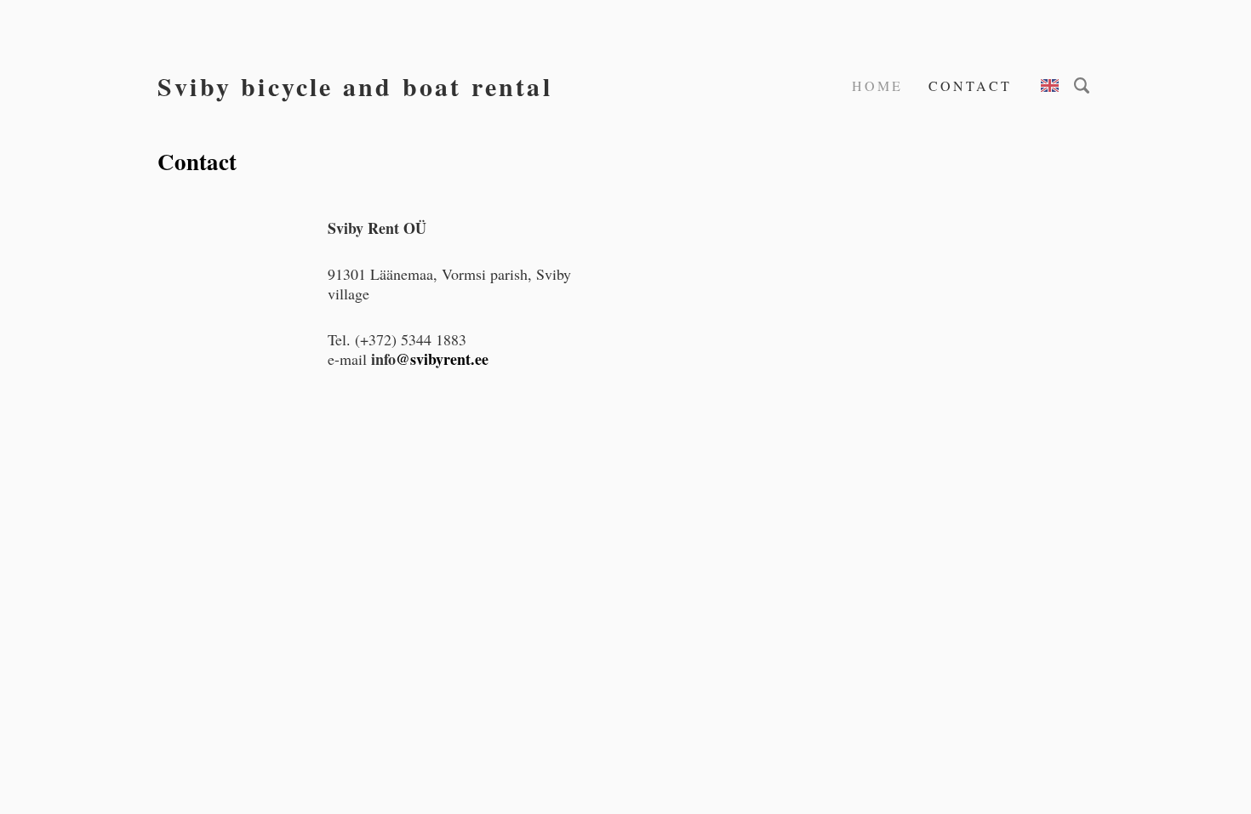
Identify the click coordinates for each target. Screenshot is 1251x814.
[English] (1050, 85)
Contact (970, 85)
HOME (878, 85)
